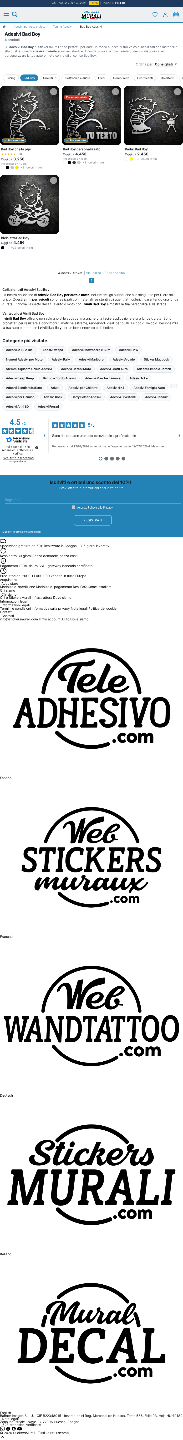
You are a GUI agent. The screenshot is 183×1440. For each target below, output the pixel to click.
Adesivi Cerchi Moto (76, 369)
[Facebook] (8, 1430)
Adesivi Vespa (52, 350)
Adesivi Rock (53, 397)
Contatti (7, 616)
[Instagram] (3, 1430)
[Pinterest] (14, 1430)
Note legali (79, 608)
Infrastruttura (42, 597)
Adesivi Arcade (124, 359)
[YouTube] (19, 1430)
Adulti (55, 388)
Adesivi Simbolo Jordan (154, 369)
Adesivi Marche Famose (103, 378)
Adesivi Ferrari (48, 406)
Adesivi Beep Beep (20, 378)
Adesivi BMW (128, 350)
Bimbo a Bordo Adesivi (59, 378)
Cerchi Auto (121, 78)
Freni (101, 78)
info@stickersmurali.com (19, 619)
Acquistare (9, 583)
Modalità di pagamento (54, 587)
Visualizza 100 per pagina (105, 273)
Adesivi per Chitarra (82, 388)
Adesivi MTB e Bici (19, 350)
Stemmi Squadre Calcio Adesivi (29, 369)
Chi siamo (8, 594)
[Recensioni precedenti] (44, 435)
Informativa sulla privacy (51, 608)
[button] (2, 167)
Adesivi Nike (139, 378)
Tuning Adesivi (62, 26)
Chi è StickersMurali (15, 597)
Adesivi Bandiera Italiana (24, 388)
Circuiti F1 (50, 78)
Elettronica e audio (77, 78)
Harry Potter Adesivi (86, 397)
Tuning (10, 78)
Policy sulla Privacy (100, 507)
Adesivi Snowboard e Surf (91, 350)
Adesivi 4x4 (115, 388)
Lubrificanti (145, 78)
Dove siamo (62, 597)
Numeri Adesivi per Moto (24, 359)
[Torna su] (2, 1438)
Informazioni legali (15, 605)
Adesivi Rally (61, 359)
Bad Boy (29, 78)
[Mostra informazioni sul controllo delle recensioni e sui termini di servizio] (37, 448)
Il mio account (50, 619)
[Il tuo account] (165, 14)
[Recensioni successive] (179, 435)
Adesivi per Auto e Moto (29, 26)
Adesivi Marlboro (91, 359)
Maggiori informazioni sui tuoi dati (21, 531)
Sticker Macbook (156, 359)
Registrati (92, 520)
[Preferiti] (155, 14)
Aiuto (65, 619)
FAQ (83, 587)
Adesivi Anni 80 (17, 406)
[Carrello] (176, 14)
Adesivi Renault (156, 397)
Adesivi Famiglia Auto (149, 388)
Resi (76, 587)
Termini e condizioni (15, 608)
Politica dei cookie (102, 608)
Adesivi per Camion (20, 397)
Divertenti (167, 78)
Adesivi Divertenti (123, 397)
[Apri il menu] (9, 15)
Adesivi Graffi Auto (114, 369)
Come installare (100, 587)
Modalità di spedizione (17, 587)
